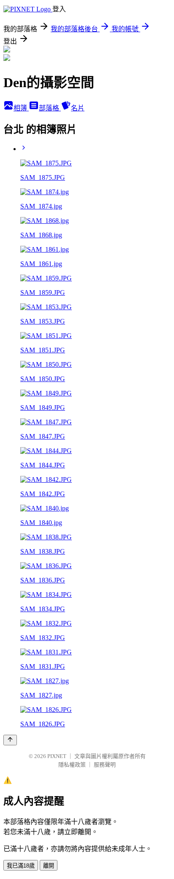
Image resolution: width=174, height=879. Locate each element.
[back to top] (10, 740)
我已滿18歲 (21, 866)
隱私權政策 (72, 764)
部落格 (50, 108)
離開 (48, 866)
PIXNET (56, 756)
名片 (77, 108)
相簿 (21, 108)
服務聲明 (105, 764)
